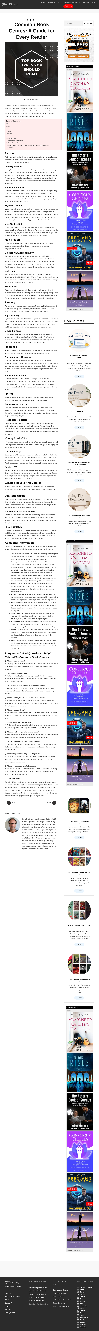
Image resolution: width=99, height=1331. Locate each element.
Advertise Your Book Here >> (75, 309)
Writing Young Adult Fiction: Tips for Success (79, 458)
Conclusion (9, 147)
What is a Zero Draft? (79, 406)
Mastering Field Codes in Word (79, 353)
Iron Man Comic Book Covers (79, 869)
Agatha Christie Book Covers (79, 922)
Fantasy (8, 131)
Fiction (8, 126)
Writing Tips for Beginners (79, 510)
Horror (8, 136)
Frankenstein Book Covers (79, 975)
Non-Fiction (9, 129)
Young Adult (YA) (11, 138)
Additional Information (12, 143)
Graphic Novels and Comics (14, 140)
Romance (9, 133)
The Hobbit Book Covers (79, 816)
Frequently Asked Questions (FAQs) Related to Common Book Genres (27, 145)
